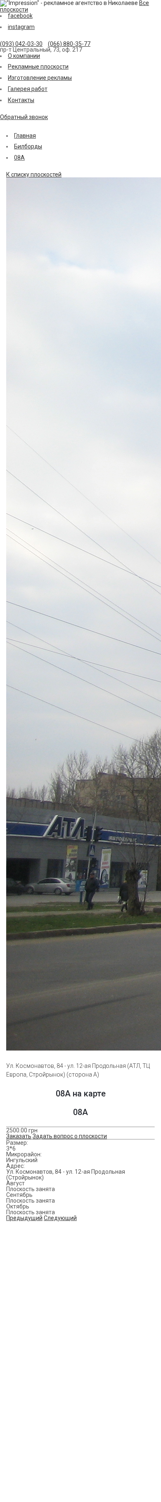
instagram (21, 27)
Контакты (21, 100)
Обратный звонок (24, 117)
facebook (20, 15)
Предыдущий (24, 1218)
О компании (24, 56)
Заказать (18, 1136)
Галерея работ (27, 89)
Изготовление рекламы (40, 77)
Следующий (60, 1218)
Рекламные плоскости (38, 66)
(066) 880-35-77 (69, 44)
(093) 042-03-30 (21, 44)
